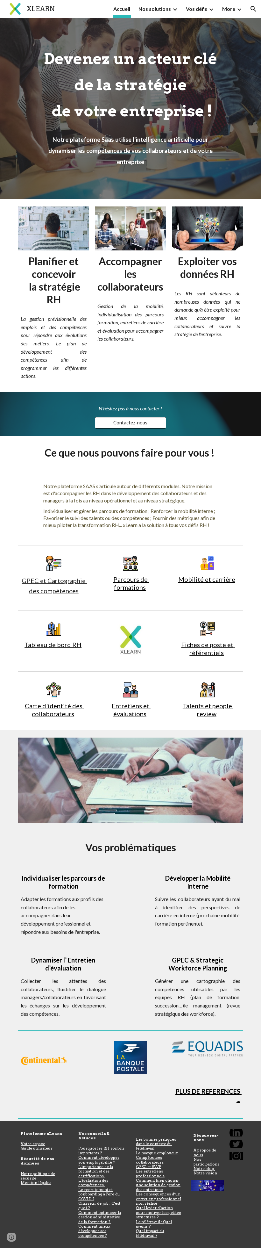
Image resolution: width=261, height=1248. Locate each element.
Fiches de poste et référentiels (208, 648)
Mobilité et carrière (206, 579)
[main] (130, 108)
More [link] (228, 9)
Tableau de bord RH (53, 644)
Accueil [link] (121, 9)
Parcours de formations (131, 583)
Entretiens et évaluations (131, 710)
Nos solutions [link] (154, 9)
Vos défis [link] (196, 9)
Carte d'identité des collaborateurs (54, 710)
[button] (253, 9)
